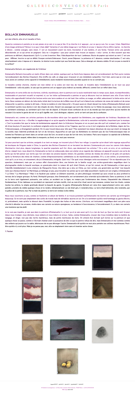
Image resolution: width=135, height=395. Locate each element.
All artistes (77, 20)
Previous (70, 20)
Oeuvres (70, 14)
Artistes (62, 13)
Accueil (46, 20)
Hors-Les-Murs (89, 14)
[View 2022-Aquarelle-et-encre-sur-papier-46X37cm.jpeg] (102, 258)
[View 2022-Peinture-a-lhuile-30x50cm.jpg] (67, 256)
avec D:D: (70, 389)
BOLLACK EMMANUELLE (60, 20)
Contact (98, 14)
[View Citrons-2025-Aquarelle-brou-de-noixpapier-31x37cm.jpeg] (67, 361)
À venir (45, 14)
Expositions (53, 14)
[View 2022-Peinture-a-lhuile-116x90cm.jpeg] (32, 259)
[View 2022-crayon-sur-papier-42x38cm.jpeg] (102, 331)
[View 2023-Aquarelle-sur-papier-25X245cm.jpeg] (102, 288)
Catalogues (78, 14)
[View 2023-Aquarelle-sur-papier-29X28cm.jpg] (67, 288)
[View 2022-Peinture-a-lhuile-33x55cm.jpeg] (67, 330)
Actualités (38, 14)
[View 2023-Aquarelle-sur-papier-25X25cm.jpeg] (32, 330)
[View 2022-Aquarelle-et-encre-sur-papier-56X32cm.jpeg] (32, 296)
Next (81, 20)
